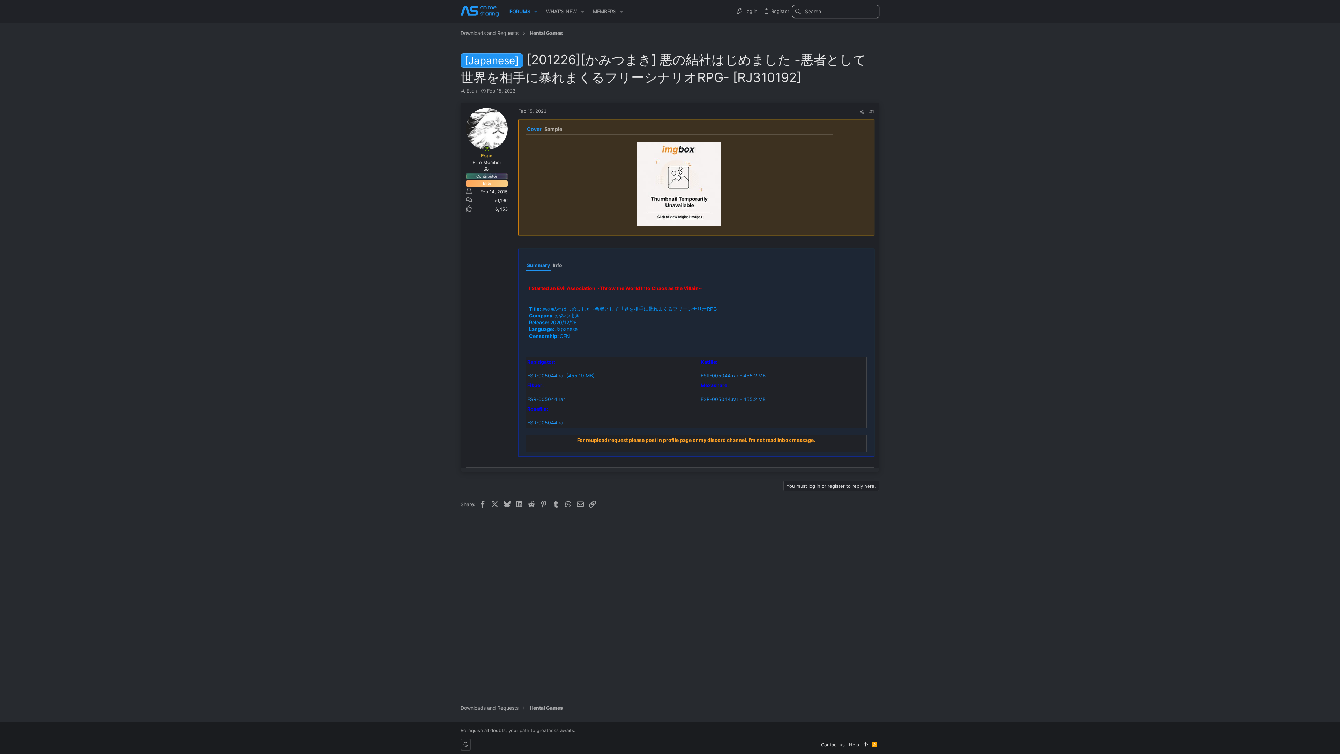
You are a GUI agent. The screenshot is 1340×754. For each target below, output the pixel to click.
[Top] (865, 744)
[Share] (862, 112)
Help (854, 744)
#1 (871, 111)
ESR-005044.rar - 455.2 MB (733, 375)
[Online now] (487, 149)
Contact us (833, 744)
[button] (536, 11)
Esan (472, 91)
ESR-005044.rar (546, 375)
